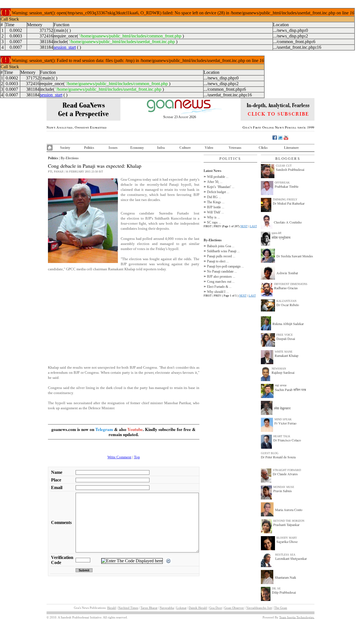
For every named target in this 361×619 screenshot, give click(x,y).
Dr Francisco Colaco (287, 440)
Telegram (104, 429)
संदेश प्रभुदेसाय (281, 237)
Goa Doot (215, 607)
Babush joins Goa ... (220, 246)
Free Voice (284, 334)
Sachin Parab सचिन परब (290, 389)
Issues (113, 148)
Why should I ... (218, 292)
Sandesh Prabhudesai (290, 169)
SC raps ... (214, 222)
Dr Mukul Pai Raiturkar (289, 203)
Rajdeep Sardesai (283, 372)
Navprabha (167, 607)
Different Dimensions (290, 284)
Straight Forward (287, 470)
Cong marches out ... (221, 282)
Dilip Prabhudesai (284, 592)
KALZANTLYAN (286, 300)
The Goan (280, 607)
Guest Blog (269, 453)
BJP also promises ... (221, 276)
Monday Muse (283, 486)
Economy (137, 148)
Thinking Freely (285, 199)
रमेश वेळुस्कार (282, 408)
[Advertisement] (123, 315)
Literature (291, 148)
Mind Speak (283, 419)
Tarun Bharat (148, 607)
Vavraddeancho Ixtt (259, 607)
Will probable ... (217, 177)
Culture (185, 148)
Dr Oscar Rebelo (287, 304)
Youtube (135, 429)
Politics (89, 148)
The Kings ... (215, 202)
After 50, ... (215, 182)
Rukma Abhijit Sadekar (288, 323)
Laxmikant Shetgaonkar (291, 558)
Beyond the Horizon (288, 520)
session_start (65, 47)
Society (65, 148)
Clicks (263, 148)
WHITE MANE (283, 351)
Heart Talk (281, 436)
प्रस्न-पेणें (276, 233)
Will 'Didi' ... (215, 212)
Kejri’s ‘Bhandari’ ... (220, 187)
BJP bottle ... (215, 207)
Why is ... (213, 217)
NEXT (244, 226)
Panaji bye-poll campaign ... (225, 266)
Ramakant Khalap (286, 355)
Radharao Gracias (286, 288)
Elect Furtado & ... (219, 287)
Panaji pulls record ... (221, 256)
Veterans (235, 148)
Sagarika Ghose (287, 541)
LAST (253, 226)
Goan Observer (234, 607)
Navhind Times (128, 607)
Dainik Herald (198, 607)
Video (209, 148)
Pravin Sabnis (282, 490)
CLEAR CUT (284, 165)
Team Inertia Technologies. (296, 617)
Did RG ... (214, 197)
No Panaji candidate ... (222, 271)
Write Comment (119, 457)
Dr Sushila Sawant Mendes (294, 256)
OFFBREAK (282, 182)
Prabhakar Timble (286, 186)
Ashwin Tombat (287, 273)
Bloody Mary (286, 537)
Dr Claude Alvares (285, 474)
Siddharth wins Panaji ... (223, 251)
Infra (161, 148)
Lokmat (181, 607)
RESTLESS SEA (285, 554)
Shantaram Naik (285, 577)
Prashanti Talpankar (286, 524)
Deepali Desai (285, 338)
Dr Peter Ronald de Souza (278, 457)
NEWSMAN (279, 368)
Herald (111, 607)
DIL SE (276, 588)
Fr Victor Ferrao (285, 423)
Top (137, 457)
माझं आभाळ (281, 385)
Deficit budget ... (218, 192)
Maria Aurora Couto (288, 509)
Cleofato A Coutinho (288, 222)
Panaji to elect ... (218, 261)
